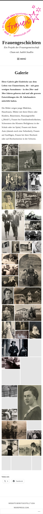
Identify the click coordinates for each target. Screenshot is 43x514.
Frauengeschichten (21, 42)
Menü (23, 59)
